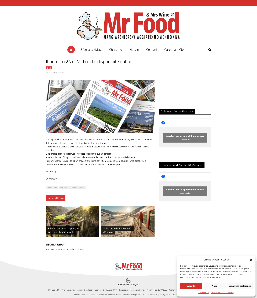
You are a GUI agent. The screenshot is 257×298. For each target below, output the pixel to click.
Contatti (151, 49)
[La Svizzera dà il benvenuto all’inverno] (128, 236)
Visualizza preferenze (240, 286)
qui (56, 171)
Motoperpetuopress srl (95, 290)
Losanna (74, 187)
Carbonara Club (174, 49)
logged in (62, 249)
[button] (251, 259)
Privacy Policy (164, 295)
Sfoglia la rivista (91, 49)
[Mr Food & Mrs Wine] (128, 45)
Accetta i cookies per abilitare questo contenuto (185, 137)
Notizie (134, 49)
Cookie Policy (203, 292)
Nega (214, 286)
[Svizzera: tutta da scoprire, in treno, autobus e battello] (72, 236)
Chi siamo (115, 49)
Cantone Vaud (52, 187)
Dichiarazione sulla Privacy (222, 292)
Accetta (191, 286)
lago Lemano (64, 187)
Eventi (49, 68)
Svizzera (82, 187)
